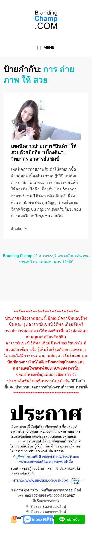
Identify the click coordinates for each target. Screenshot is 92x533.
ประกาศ (22, 387)
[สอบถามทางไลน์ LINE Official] (69, 519)
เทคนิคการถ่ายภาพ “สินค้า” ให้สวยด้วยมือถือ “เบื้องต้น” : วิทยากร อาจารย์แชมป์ (44, 152)
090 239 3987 (64, 495)
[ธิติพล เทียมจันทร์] (13, 519)
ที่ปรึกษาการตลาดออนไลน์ (61, 490)
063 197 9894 (35, 495)
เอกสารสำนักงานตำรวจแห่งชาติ (60, 387)
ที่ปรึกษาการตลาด (46, 501)
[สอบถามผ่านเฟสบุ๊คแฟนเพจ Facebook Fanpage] (38, 519)
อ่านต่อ (16, 228)
